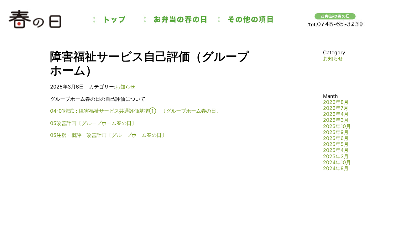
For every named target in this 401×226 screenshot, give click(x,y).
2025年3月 (336, 156)
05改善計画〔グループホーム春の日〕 (93, 123)
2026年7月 (335, 108)
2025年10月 (337, 126)
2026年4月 (336, 114)
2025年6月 (336, 138)
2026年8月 (336, 102)
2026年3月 (336, 120)
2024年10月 (337, 162)
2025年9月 (336, 132)
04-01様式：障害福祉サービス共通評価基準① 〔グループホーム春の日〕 (135, 111)
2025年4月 (336, 150)
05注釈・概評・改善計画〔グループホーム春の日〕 (108, 135)
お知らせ (125, 86)
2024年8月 (336, 168)
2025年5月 (336, 144)
